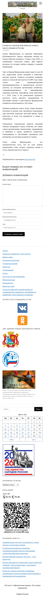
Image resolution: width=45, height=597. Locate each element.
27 (17, 436)
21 (23, 432)
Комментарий (7, 184)
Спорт (5, 273)
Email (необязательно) (9, 217)
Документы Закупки (11, 260)
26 (11, 436)
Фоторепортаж (9, 280)
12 (11, 429)
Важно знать (8, 257)
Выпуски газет (9, 286)
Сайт (4, 224)
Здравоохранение (10, 263)
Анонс (5, 250)
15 (28, 429)
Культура (6, 267)
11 (5, 429)
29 (28, 436)
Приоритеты (8, 283)
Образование (8, 270)
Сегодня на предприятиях (14, 276)
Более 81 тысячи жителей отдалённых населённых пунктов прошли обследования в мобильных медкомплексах (22, 573)
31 (40, 436)
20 (17, 432)
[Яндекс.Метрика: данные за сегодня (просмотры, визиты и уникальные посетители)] (22, 594)
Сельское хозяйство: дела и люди (17, 254)
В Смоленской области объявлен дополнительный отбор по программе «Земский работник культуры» (19, 551)
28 (23, 436)
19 (11, 432)
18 (5, 432)
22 (28, 432)
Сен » (34, 439)
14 (23, 429)
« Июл (11, 439)
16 (34, 429)
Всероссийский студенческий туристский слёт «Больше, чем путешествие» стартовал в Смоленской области (22, 565)
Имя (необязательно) (9, 209)
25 (5, 436)
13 (17, 429)
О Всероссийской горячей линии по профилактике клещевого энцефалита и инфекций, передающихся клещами (19, 292)
